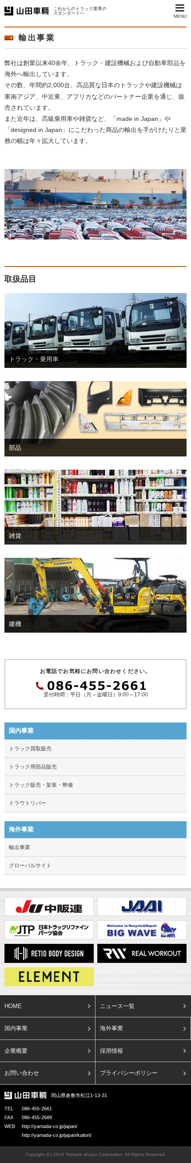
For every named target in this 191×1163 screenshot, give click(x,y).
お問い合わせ (21, 1073)
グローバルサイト (30, 865)
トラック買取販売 (30, 749)
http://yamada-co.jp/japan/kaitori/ (57, 1135)
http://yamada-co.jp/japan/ (49, 1126)
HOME (13, 1006)
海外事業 (111, 1028)
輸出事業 (19, 847)
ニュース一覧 (117, 1006)
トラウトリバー (27, 803)
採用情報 (111, 1050)
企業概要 (16, 1050)
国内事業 (16, 1028)
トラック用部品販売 (33, 767)
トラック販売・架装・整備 (41, 785)
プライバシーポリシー (129, 1073)
